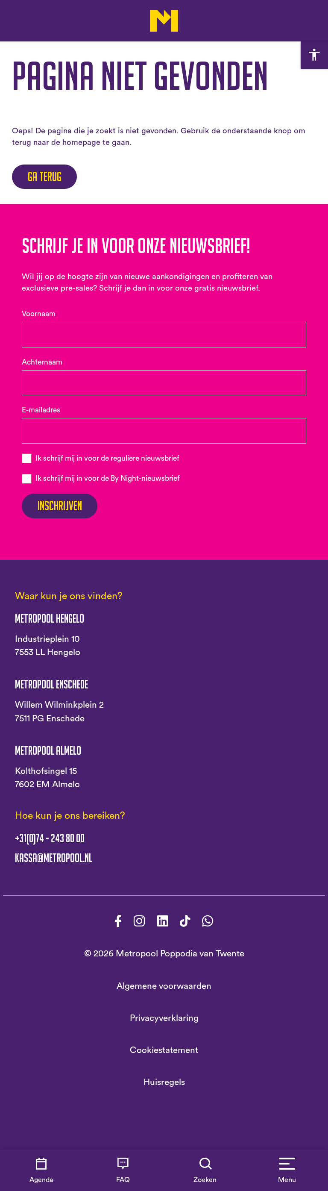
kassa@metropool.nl (53, 858)
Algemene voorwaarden (164, 986)
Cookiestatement (164, 1050)
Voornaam (39, 314)
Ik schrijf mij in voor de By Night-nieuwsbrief (107, 478)
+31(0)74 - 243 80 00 (50, 838)
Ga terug (45, 177)
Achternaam (42, 362)
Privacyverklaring (164, 1018)
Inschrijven (60, 506)
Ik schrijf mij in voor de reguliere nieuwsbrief (107, 458)
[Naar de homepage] (164, 20)
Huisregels (164, 1082)
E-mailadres (41, 410)
